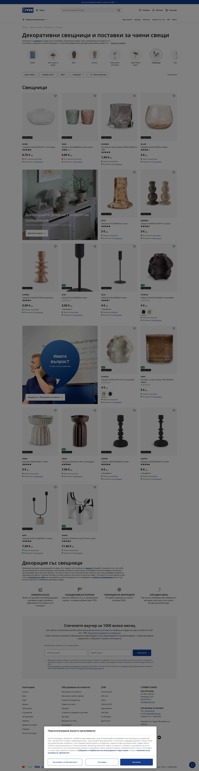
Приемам (136, 762)
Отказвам (102, 762)
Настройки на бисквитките (65, 762)
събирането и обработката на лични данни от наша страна (103, 750)
